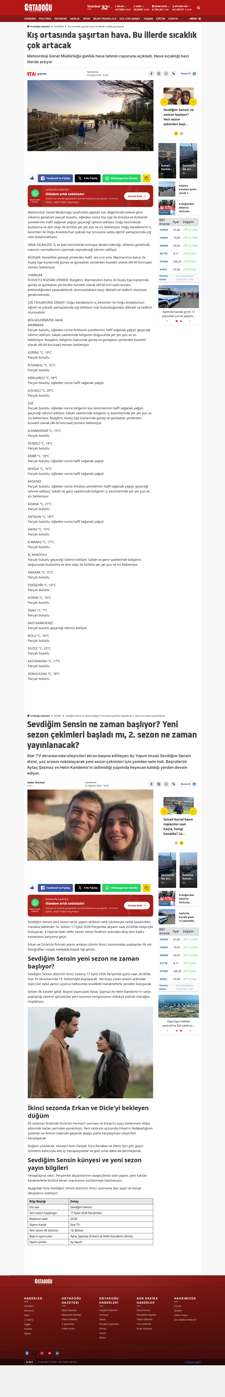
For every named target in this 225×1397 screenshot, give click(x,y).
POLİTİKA (45, 19)
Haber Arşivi (68, 1328)
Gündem (29, 1306)
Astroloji (103, 1315)
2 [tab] (181, 133)
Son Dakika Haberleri (185, 1319)
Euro (138, 6)
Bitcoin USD (181, 6)
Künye (177, 1306)
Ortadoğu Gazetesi (40, 26)
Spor (26, 1315)
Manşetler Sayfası (71, 1315)
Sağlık (27, 1324)
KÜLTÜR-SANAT (130, 19)
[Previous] (164, 102)
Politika (28, 1329)
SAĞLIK (75, 19)
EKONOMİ (60, 19)
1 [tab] (176, 133)
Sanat (102, 1319)
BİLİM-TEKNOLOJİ (104, 19)
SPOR (86, 19)
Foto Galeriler (144, 1324)
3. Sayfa (28, 1319)
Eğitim (27, 1333)
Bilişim (102, 1337)
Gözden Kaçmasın (109, 1324)
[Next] (193, 102)
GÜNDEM (30, 19)
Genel (102, 1333)
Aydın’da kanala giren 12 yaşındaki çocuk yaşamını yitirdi (186, 917)
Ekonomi (29, 1310)
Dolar (120, 6)
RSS (30, 1362)
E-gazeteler (68, 1324)
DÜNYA (173, 19)
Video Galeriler (70, 1319)
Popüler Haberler (108, 1310)
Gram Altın (161, 6)
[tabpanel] (178, 107)
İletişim (178, 1310)
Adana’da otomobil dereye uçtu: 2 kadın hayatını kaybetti (178, 314)
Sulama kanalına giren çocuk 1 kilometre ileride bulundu (187, 189)
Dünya (102, 1328)
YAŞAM (148, 19)
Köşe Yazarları (69, 1310)
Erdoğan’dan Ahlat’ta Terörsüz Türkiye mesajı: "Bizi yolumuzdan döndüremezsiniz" (187, 207)
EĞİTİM (160, 19)
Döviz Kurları (143, 1310)
